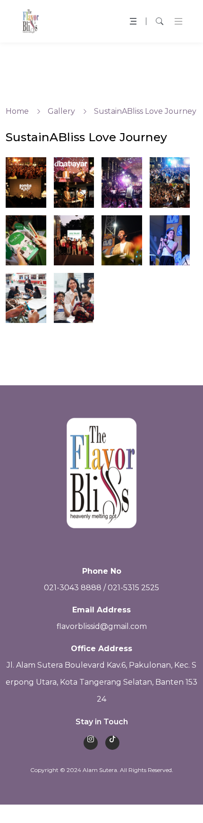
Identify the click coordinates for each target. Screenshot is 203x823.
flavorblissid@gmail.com (102, 626)
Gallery (61, 111)
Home (17, 111)
